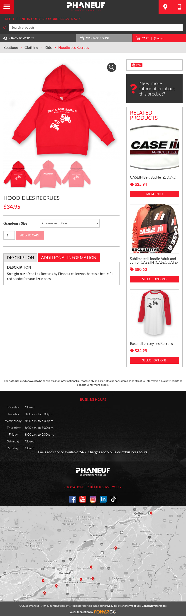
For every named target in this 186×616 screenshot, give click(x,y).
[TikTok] (113, 499)
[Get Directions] (165, 7)
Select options (154, 279)
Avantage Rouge (98, 38)
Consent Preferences (154, 605)
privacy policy (112, 605)
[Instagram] (93, 499)
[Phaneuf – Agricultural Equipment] (86, 7)
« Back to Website (21, 38)
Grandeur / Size (15, 223)
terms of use (133, 605)
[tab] (20, 257)
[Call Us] (179, 7)
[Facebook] (72, 499)
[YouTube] (82, 499)
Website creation (80, 611)
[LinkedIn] (103, 499)
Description (20, 257)
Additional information (68, 257)
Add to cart (30, 235)
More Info (154, 194)
